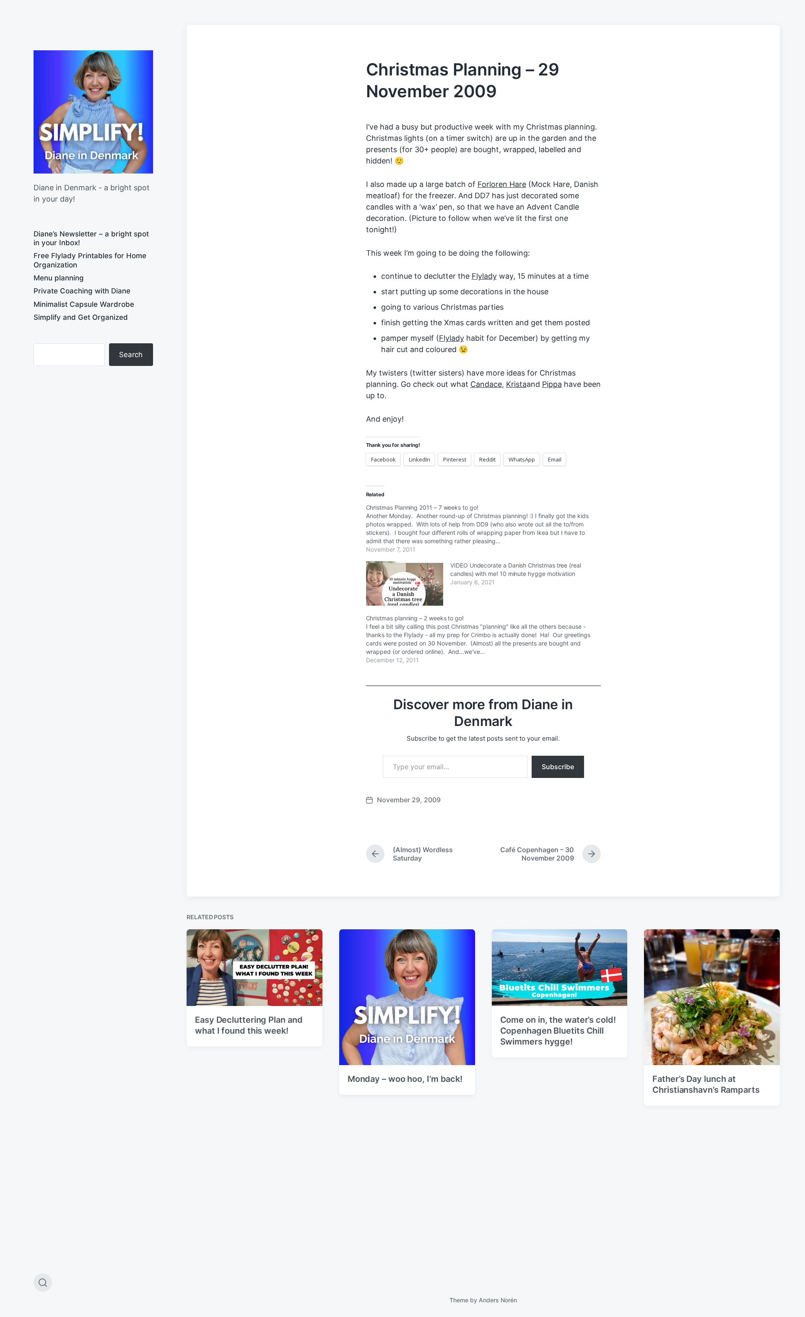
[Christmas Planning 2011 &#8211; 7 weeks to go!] (487, 528)
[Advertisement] (93, 441)
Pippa (552, 384)
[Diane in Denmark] (93, 112)
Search (131, 354)
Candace (486, 384)
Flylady (484, 276)
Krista (516, 384)
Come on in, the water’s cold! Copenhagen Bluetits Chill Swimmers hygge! (558, 1031)
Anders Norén (498, 1300)
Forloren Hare (502, 184)
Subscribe (558, 766)
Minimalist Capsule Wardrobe (84, 304)
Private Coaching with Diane (82, 291)
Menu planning (59, 278)
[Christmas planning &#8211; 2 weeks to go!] (487, 638)
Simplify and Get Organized (81, 317)
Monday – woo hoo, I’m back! (405, 1079)
